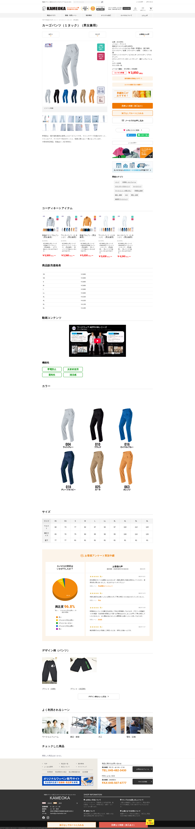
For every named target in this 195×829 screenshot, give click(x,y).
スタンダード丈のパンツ (122, 186)
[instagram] (48, 817)
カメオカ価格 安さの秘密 (133, 84)
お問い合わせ (149, 1)
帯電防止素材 (139, 191)
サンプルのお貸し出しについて (133, 800)
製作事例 (81, 763)
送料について (90, 811)
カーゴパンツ (137, 186)
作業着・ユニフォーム (129, 182)
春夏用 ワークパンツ (121, 199)
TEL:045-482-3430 (114, 770)
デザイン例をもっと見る (97, 696)
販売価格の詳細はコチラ (132, 78)
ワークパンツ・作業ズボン (123, 191)
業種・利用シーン (70, 15)
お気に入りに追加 (133, 130)
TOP (43, 20)
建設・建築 (118, 195)
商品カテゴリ (51, 15)
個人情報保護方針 (74, 772)
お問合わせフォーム (142, 769)
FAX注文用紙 (127, 8)
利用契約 (50, 772)
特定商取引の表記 (61, 772)
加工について (65, 767)
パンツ (55, 20)
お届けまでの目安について (131, 811)
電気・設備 (134, 195)
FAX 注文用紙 (142, 781)
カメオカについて (126, 15)
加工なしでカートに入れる (71, 825)
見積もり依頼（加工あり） (133, 106)
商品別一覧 (49, 20)
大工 (126, 195)
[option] (74, 77)
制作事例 (89, 15)
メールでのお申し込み (134, 121)
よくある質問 (139, 1)
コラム (144, 15)
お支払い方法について (93, 800)
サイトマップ (82, 767)
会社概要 (85, 772)
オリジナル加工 (106, 15)
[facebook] (43, 817)
